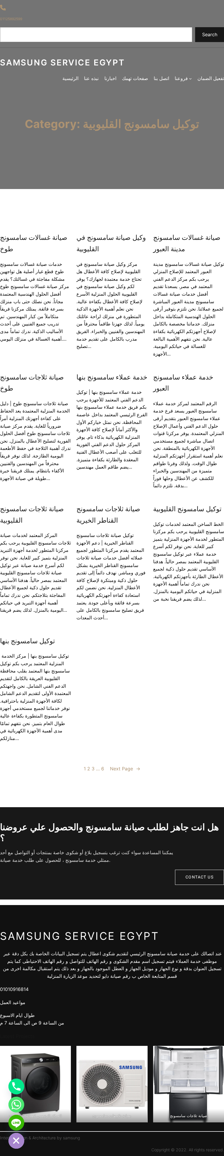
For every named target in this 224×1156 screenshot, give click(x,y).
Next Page (125, 769)
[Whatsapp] (16, 1104)
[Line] (16, 1123)
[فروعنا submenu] (190, 78)
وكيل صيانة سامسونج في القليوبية (111, 243)
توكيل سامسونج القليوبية (187, 509)
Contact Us (200, 877)
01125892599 (11, 19)
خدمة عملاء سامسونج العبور (183, 382)
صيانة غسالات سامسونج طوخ (33, 243)
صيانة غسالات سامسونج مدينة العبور (186, 243)
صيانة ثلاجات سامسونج (188, 1115)
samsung (71, 1137)
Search (209, 34)
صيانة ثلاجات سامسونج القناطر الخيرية (108, 514)
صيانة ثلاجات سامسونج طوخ (32, 382)
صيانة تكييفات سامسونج (112, 1115)
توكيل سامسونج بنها (27, 641)
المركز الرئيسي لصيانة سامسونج (35, 1115)
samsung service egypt (62, 62)
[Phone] (16, 1086)
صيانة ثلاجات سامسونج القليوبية (32, 514)
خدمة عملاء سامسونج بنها (111, 377)
